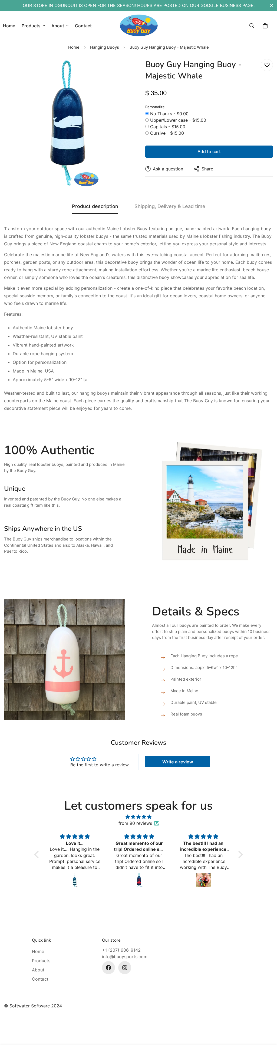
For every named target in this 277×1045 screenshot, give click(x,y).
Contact (83, 25)
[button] (265, 25)
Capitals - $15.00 (167, 126)
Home (74, 47)
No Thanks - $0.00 (169, 113)
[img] (138, 816)
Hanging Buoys (104, 47)
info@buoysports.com (124, 956)
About (57, 25)
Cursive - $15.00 (167, 133)
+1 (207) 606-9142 (121, 950)
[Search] (252, 26)
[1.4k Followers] (124, 967)
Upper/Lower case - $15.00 (178, 120)
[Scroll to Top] (266, 1015)
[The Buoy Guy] (138, 25)
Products (31, 25)
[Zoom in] (120, 70)
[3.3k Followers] (108, 967)
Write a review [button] (177, 761)
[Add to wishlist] (267, 65)
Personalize (155, 107)
